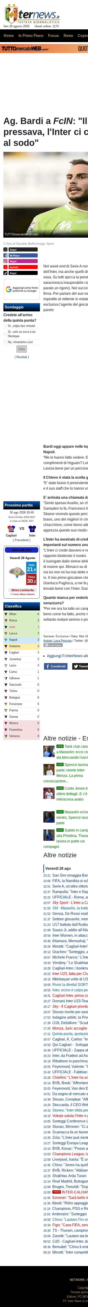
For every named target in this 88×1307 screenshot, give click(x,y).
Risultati (21, 357)
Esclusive (62, 636)
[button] (21, 349)
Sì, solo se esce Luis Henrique (22, 334)
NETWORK (77, 1280)
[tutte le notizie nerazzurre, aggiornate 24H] (32, 14)
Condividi (58, 666)
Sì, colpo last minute (21, 326)
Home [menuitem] (9, 36)
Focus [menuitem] (53, 36)
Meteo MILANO (21, 550)
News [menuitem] (68, 36)
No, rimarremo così (20, 342)
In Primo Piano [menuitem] (31, 36)
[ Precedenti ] (21, 540)
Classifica (13, 606)
